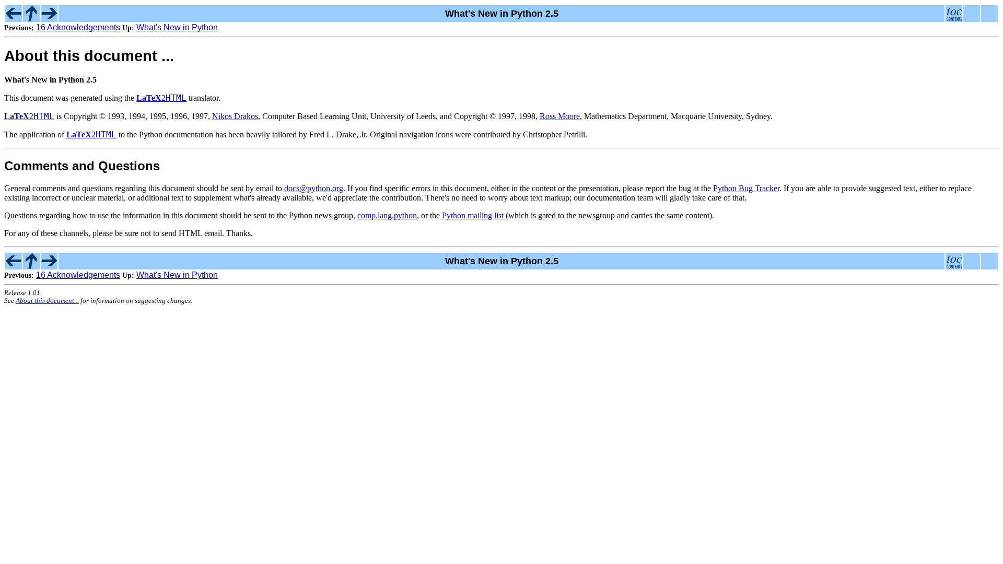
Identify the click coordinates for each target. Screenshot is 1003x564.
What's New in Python (177, 27)
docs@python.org (313, 188)
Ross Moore (560, 116)
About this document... (47, 300)
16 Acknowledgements (78, 27)
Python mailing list (473, 215)
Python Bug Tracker (746, 188)
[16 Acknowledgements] (13, 19)
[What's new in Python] (31, 19)
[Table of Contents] (954, 19)
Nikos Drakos (235, 116)
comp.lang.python (387, 215)
